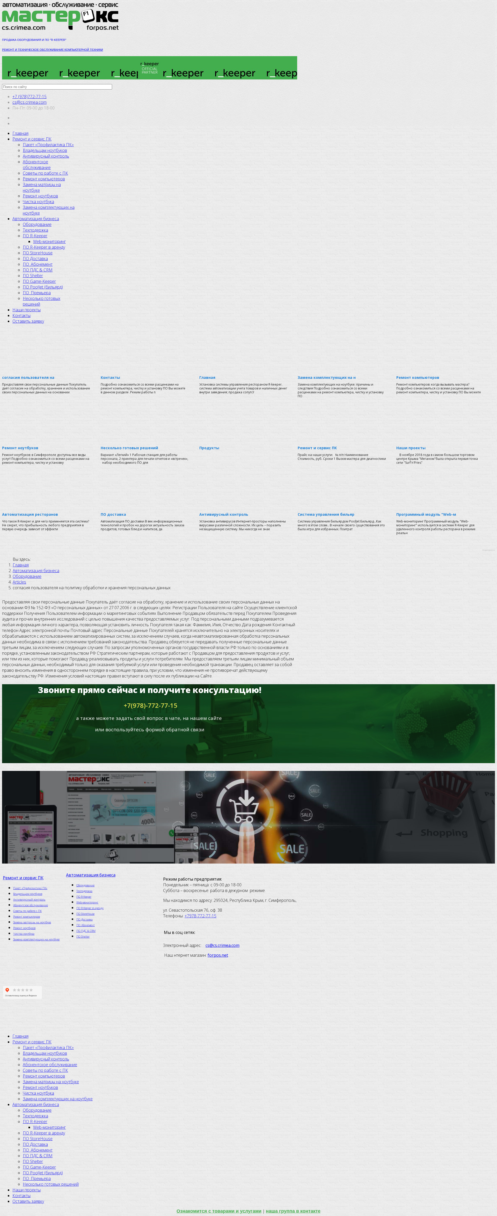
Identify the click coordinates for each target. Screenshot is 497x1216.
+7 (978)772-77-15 (29, 96)
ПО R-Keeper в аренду (44, 247)
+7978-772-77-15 (200, 916)
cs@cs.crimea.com (29, 102)
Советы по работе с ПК (45, 173)
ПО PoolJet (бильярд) (43, 287)
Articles (19, 582)
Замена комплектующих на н (327, 377)
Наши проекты (26, 310)
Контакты (21, 315)
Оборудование (37, 224)
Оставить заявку (28, 321)
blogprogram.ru (489, 550)
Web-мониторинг (49, 241)
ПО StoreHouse (38, 253)
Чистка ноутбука (38, 201)
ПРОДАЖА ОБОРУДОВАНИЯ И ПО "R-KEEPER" (34, 39)
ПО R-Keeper (35, 236)
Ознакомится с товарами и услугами (219, 1211)
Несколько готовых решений (129, 447)
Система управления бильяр (326, 514)
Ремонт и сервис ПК (32, 139)
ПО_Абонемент (38, 264)
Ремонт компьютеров (44, 179)
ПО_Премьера (37, 293)
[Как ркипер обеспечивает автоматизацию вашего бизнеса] (149, 67)
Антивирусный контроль (46, 156)
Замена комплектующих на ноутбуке (36, 939)
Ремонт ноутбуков (40, 196)
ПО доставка (113, 514)
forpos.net (218, 955)
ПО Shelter (33, 275)
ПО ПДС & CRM (38, 270)
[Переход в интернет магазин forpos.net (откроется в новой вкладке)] (149, 817)
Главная (20, 133)
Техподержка (35, 230)
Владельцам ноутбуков (45, 150)
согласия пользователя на (28, 377)
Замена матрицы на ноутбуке (32, 922)
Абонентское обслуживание (37, 164)
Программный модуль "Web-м (426, 514)
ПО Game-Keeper (39, 281)
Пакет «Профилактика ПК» (48, 145)
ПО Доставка (35, 258)
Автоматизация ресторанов (30, 514)
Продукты (209, 447)
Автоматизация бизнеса (35, 219)
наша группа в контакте (293, 1211)
